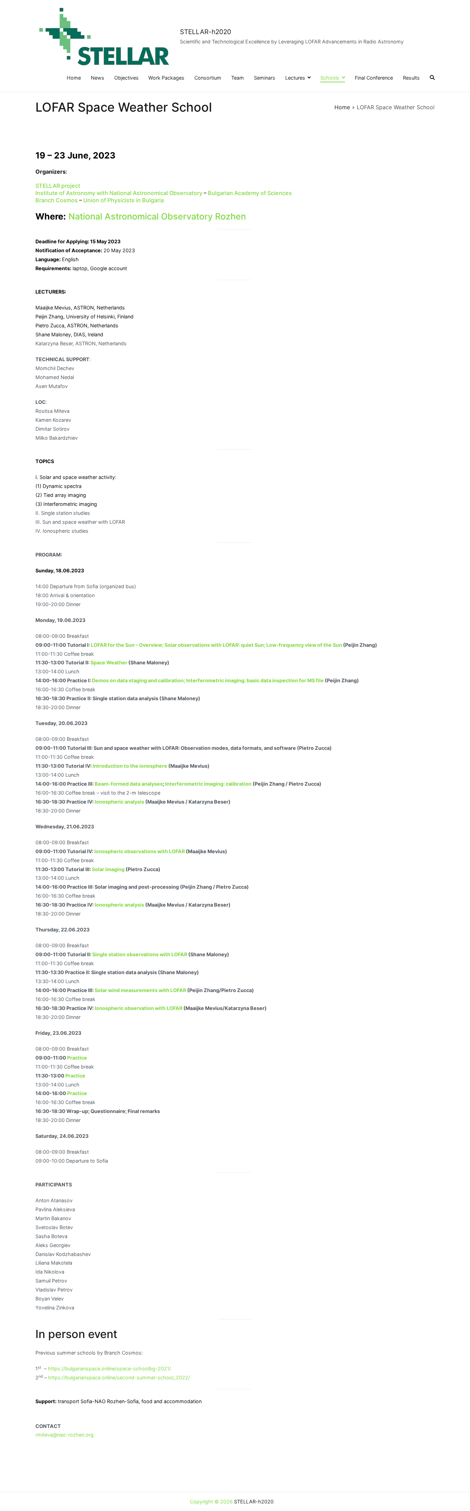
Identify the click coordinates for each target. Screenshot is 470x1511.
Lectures (295, 78)
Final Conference (374, 78)
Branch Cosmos (56, 200)
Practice (77, 1058)
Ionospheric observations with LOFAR (139, 851)
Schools (329, 78)
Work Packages (166, 78)
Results (411, 78)
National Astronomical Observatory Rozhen (157, 216)
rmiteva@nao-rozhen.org (64, 1435)
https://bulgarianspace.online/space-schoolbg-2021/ (109, 1368)
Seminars (264, 78)
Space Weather (108, 662)
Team (237, 78)
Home (74, 78)
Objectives (126, 78)
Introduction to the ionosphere (130, 766)
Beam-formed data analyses (129, 784)
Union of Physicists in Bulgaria (123, 200)
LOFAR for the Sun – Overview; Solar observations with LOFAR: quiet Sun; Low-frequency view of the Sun (216, 645)
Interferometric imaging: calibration (209, 784)
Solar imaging (108, 869)
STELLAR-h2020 (205, 32)
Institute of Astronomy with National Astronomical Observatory (118, 193)
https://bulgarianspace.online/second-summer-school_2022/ (119, 1377)
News (97, 78)
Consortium (207, 78)
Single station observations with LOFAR (139, 954)
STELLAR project (57, 185)
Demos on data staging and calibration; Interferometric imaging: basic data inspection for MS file (208, 680)
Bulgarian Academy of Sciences (250, 193)
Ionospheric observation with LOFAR (138, 1008)
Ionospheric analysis (119, 802)
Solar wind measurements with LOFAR (140, 990)
